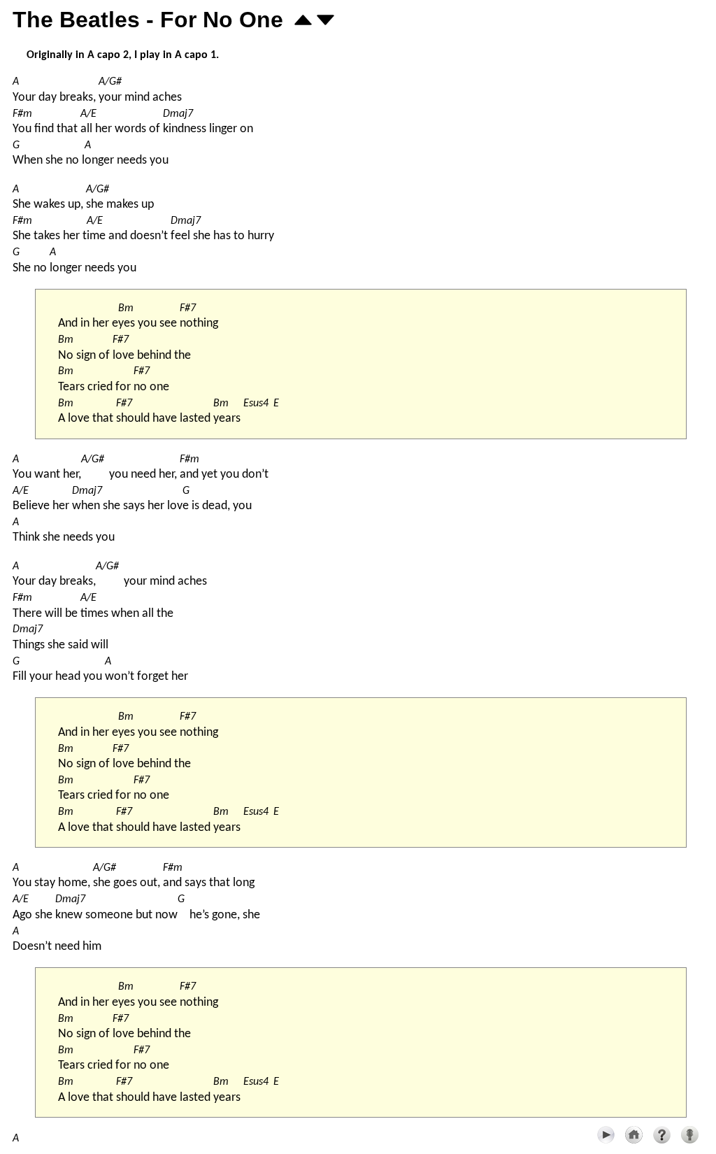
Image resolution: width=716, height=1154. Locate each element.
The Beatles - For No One (148, 19)
